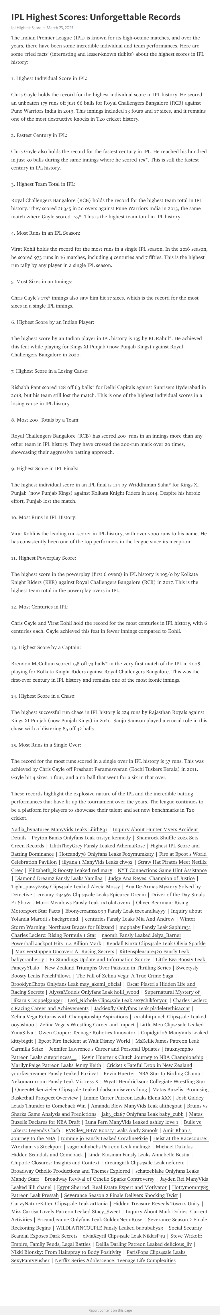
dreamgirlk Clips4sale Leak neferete (144, 1163)
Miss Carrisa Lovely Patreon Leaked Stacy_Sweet (65, 1211)
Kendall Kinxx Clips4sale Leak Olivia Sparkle (156, 943)
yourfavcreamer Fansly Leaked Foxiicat (54, 1073)
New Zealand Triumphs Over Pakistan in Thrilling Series (108, 968)
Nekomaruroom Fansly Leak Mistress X (54, 1081)
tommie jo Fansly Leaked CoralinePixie (104, 1138)
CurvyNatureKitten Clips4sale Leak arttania (59, 1203)
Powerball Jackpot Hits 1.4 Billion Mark (56, 943)
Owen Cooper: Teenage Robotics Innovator (87, 1032)
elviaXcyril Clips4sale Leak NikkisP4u (124, 1236)
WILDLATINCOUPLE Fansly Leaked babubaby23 (109, 1228)
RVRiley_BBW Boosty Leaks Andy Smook (112, 1130)
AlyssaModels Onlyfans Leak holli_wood (94, 992)
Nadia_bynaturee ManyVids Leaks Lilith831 (59, 829)
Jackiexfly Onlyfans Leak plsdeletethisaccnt (142, 1008)
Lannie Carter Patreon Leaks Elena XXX (127, 1098)
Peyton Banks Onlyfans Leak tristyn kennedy (81, 838)
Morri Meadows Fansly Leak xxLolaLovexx (83, 902)
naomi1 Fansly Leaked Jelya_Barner (141, 935)
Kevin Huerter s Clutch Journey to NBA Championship (142, 1057)
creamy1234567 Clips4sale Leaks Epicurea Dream (92, 894)
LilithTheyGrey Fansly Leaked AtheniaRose (97, 846)
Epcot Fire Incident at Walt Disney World (84, 1041)
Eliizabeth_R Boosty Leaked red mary (70, 870)
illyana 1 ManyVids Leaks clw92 (97, 862)
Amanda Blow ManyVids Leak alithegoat (136, 1106)
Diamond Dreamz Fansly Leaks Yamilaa (59, 878)
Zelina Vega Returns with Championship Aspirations (69, 1016)
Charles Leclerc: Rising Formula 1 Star (53, 935)
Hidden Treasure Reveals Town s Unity (156, 1203)
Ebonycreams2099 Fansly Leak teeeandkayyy (115, 911)
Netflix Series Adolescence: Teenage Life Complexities (115, 1260)
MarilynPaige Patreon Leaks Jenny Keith (56, 1065)
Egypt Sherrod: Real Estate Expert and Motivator (112, 1187)
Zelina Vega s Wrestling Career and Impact (87, 1024)
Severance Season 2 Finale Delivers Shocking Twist (121, 1195)
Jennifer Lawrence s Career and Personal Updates (104, 1049)
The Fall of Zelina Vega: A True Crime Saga (124, 976)
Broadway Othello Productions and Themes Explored (70, 1171)
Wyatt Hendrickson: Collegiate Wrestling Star (154, 1081)
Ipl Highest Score (26, 27)
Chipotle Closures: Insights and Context (55, 1163)
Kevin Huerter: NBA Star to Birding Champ (152, 1073)
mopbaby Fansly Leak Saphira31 (155, 927)
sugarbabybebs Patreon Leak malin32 (108, 1147)
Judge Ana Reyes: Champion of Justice (151, 878)
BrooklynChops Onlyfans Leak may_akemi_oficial (66, 984)
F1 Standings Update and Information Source (100, 959)
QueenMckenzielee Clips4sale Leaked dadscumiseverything (81, 1089)
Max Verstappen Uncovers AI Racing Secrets (64, 951)
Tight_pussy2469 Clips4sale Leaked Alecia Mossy (65, 886)
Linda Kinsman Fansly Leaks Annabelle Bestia (138, 1155)
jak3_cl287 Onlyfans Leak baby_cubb (143, 1114)
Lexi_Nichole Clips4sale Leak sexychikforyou (118, 1000)
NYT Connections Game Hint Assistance (162, 870)
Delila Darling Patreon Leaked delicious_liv (144, 1244)
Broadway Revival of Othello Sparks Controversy (99, 1179)
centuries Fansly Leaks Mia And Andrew (129, 919)
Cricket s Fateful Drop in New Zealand (149, 1065)
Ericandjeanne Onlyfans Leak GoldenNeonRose (89, 1219)
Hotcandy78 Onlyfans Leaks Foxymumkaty (106, 854)
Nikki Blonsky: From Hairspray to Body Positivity (66, 1252)
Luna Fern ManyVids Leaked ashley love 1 (131, 1122)
